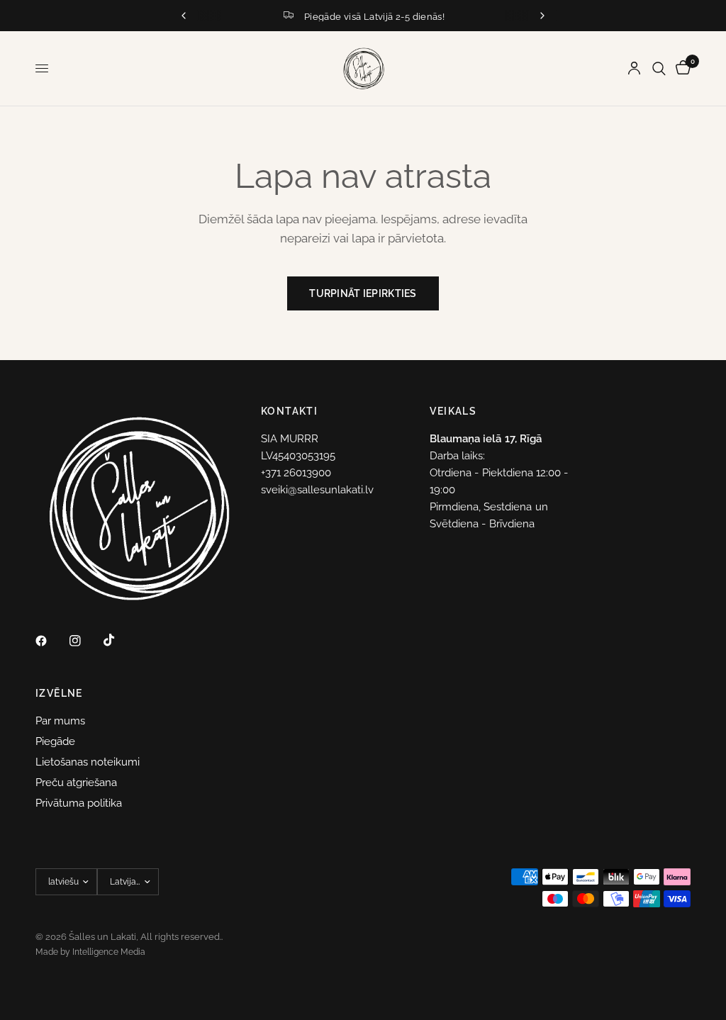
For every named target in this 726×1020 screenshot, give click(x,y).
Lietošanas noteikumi (87, 762)
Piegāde (55, 741)
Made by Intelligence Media (90, 952)
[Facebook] (51, 640)
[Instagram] (85, 640)
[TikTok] (119, 640)
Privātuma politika (78, 803)
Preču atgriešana (76, 782)
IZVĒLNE (59, 693)
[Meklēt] (659, 68)
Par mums (60, 720)
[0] (681, 68)
